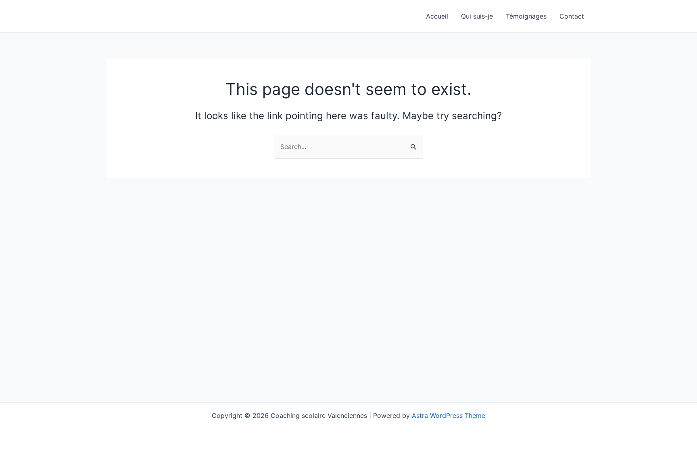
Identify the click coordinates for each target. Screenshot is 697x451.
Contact (571, 16)
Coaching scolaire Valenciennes (186, 16)
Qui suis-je (477, 16)
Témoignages (526, 16)
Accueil (437, 16)
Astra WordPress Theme (448, 415)
